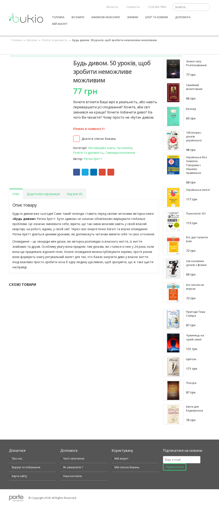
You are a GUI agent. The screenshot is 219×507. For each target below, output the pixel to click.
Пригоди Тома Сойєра (195, 314)
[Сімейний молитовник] (173, 92)
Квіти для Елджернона (194, 408)
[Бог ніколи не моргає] (173, 292)
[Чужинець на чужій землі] (173, 343)
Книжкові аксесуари (106, 17)
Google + (102, 172)
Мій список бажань (126, 467)
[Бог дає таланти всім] (173, 245)
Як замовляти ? (73, 467)
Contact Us (133, 7)
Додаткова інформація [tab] (43, 194)
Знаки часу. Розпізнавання (196, 63)
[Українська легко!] (173, 197)
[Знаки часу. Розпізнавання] (173, 69)
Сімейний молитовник (194, 87)
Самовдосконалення (120, 153)
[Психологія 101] (173, 221)
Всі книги (78, 17)
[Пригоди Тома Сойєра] (173, 319)
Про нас (17, 458)
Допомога (183, 17)
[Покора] (173, 390)
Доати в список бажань (98, 139)
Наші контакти (72, 476)
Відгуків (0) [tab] (75, 194)
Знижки (132, 17)
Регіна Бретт (93, 159)
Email (110, 172)
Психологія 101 (196, 213)
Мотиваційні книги (101, 148)
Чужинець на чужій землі (195, 337)
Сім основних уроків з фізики (196, 263)
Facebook (76, 172)
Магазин (32, 40)
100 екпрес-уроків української (194, 136)
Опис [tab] (16, 194)
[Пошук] (206, 7)
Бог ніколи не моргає (195, 287)
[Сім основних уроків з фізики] (173, 268)
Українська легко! (198, 190)
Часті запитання (73, 458)
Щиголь (191, 359)
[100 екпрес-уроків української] (173, 140)
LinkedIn (93, 172)
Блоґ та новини (156, 17)
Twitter (85, 172)
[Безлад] (173, 116)
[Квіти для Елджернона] (173, 414)
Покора (191, 383)
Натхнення (124, 148)
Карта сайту (19, 476)
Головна (58, 17)
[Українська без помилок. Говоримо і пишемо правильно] (173, 165)
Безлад (191, 109)
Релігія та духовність (55, 40)
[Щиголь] (173, 366)
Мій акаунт (60, 24)
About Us (112, 7)
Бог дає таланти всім (197, 239)
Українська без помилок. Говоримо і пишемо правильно (196, 165)
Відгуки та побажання (26, 467)
